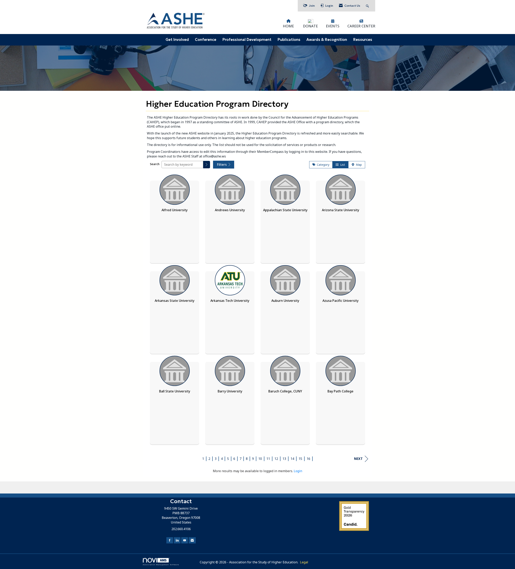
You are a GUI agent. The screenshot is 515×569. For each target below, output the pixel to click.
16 (308, 458)
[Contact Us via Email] (192, 540)
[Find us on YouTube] (184, 540)
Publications (288, 39)
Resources (362, 39)
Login (298, 471)
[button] (206, 164)
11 (268, 458)
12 (276, 458)
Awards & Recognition (326, 39)
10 (260, 458)
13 (284, 458)
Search (155, 164)
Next (358, 458)
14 (292, 458)
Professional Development (246, 39)
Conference (205, 39)
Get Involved (177, 39)
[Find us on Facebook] (169, 540)
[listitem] (174, 218)
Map (358, 165)
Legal (304, 562)
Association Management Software (161, 564)
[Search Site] (368, 5)
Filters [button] (222, 164)
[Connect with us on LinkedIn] (177, 540)
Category (322, 165)
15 (300, 458)
